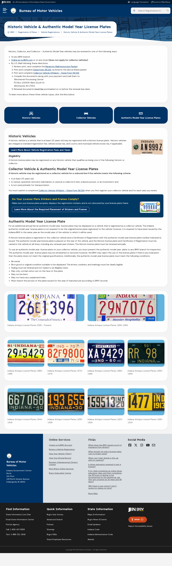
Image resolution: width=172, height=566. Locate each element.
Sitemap (50, 529)
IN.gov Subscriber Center (60, 473)
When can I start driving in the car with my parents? (103, 459)
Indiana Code (93, 529)
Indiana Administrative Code (100, 534)
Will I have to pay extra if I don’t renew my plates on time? (102, 487)
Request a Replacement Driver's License (63, 463)
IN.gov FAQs (52, 534)
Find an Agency (12, 524)
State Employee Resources (59, 539)
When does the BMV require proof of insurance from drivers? (105, 446)
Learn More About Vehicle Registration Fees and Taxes (40, 150)
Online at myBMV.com (22, 60)
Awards (91, 539)
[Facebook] (130, 445)
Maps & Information (96, 514)
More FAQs (93, 493)
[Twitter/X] (136, 445)
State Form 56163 (42, 69)
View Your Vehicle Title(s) (60, 454)
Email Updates (94, 524)
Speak (137, 519)
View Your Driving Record (60, 458)
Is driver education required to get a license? (104, 465)
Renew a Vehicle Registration (62, 449)
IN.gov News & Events (97, 519)
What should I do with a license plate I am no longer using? (104, 452)
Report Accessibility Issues (140, 526)
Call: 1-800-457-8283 (15, 529)
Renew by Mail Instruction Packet (61, 66)
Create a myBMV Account (60, 445)
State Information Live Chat (18, 514)
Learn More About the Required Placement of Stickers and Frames (50, 209)
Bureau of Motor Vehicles (40, 10)
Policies (50, 524)
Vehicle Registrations (50, 32)
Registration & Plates (27, 32)
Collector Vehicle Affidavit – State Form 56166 (56, 73)
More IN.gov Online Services (61, 469)
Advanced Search (55, 519)
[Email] (153, 445)
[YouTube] (148, 445)
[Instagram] (142, 445)
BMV (12, 32)
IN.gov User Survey (55, 514)
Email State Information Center (20, 519)
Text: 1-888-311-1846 (15, 534)
